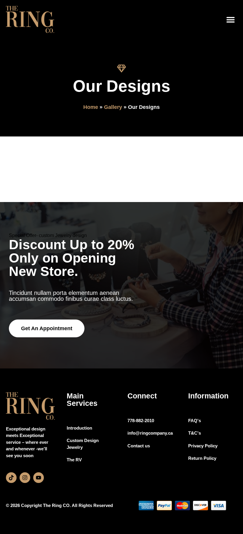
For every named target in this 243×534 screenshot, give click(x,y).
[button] (230, 19)
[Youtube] (38, 477)
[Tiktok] (11, 477)
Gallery (113, 107)
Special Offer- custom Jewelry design (48, 235)
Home (90, 107)
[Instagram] (25, 477)
